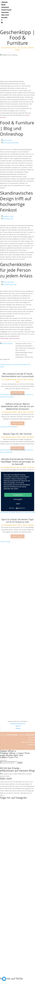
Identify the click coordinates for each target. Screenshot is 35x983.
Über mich (5, 15)
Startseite (5, 12)
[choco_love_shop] (7, 219)
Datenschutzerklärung (28, 742)
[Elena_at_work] (6, 140)
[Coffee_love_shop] (7, 282)
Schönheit (5, 7)
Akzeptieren (18, 495)
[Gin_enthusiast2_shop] (9, 284)
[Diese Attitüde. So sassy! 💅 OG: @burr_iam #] (17, 626)
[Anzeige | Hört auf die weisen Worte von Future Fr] (17, 682)
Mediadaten (31, 744)
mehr (18, 504)
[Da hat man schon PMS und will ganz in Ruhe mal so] (17, 549)
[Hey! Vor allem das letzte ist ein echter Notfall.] (17, 632)
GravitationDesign (12, 735)
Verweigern (18, 499)
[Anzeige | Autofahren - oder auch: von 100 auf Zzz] (17, 581)
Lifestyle (4, 2)
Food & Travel (6, 10)
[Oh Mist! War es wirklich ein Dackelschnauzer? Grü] (17, 562)
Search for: (3, 760)
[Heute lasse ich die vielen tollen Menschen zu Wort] (17, 614)
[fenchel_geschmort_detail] (10, 143)
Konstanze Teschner (10, 48)
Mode (3, 5)
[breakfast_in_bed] (7, 216)
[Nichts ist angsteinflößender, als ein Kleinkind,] (17, 643)
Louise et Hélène (30, 735)
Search (20, 762)
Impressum (31, 740)
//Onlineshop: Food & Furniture (10, 338)
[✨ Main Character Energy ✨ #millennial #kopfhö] (17, 717)
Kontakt (4, 17)
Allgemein (31, 48)
